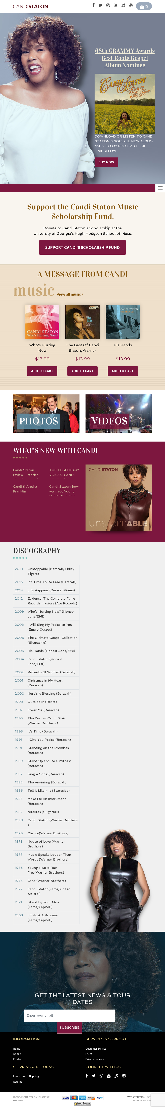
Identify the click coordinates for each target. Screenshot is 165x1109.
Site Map (18, 1100)
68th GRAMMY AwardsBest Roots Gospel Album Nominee (125, 58)
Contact (18, 1059)
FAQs (89, 1053)
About (17, 1053)
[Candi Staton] (30, 6)
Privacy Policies (95, 1059)
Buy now (106, 162)
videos (109, 421)
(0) (146, 6)
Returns (17, 1081)
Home (16, 1048)
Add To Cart (42, 371)
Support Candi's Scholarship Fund (82, 247)
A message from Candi (82, 274)
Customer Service (96, 1048)
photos (38, 421)
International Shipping (26, 1076)
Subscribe (69, 1027)
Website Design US (137, 1097)
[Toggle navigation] (160, 188)
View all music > (70, 294)
